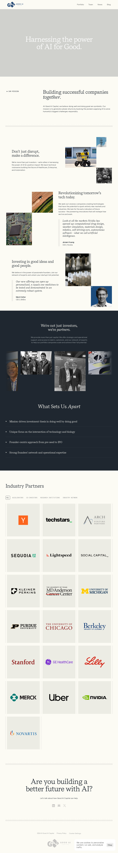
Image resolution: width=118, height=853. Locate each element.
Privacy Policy (61, 833)
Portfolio (80, 4)
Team (90, 4)
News (100, 4)
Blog (109, 4)
